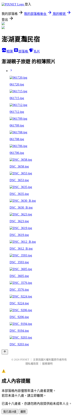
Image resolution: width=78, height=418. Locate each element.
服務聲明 (47, 363)
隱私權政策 (31, 363)
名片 (37, 51)
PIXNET (24, 359)
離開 (23, 411)
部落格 (23, 51)
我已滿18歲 (9, 411)
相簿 (10, 51)
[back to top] (5, 351)
